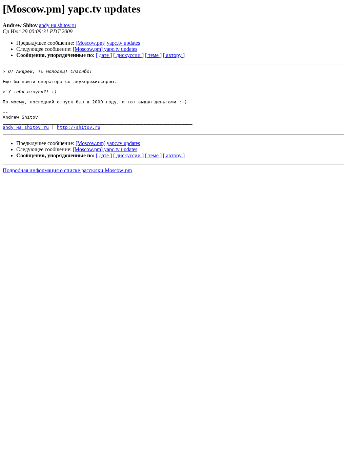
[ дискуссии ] (128, 55)
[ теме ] (153, 55)
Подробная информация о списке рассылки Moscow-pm (67, 170)
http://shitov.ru (78, 127)
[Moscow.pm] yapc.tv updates (108, 43)
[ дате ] (104, 55)
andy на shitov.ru (57, 25)
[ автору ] (174, 55)
